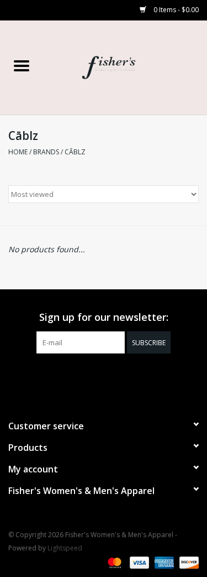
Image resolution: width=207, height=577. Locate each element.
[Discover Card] (187, 561)
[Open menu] (21, 65)
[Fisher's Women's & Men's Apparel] (125, 66)
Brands (46, 152)
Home (18, 152)
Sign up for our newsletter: (103, 317)
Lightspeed (64, 548)
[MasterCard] (113, 561)
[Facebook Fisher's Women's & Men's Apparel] (94, 376)
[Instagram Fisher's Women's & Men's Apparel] (114, 376)
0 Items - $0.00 (175, 9)
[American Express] (163, 561)
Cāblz (75, 152)
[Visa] (138, 561)
